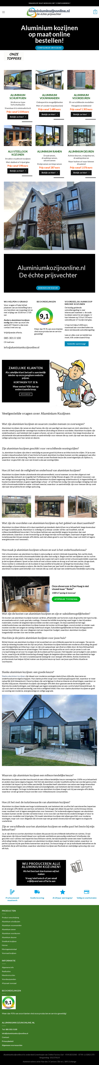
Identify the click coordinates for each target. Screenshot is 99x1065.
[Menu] (3, 12)
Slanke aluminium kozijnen (13, 676)
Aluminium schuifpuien (11, 921)
